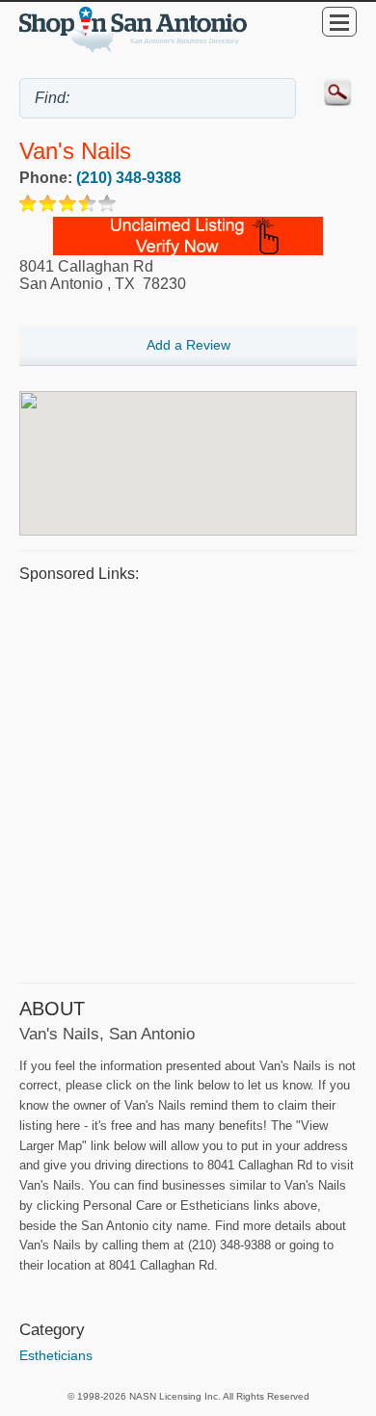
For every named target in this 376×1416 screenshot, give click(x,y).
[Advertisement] (188, 780)
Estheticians (56, 1355)
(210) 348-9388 (128, 178)
